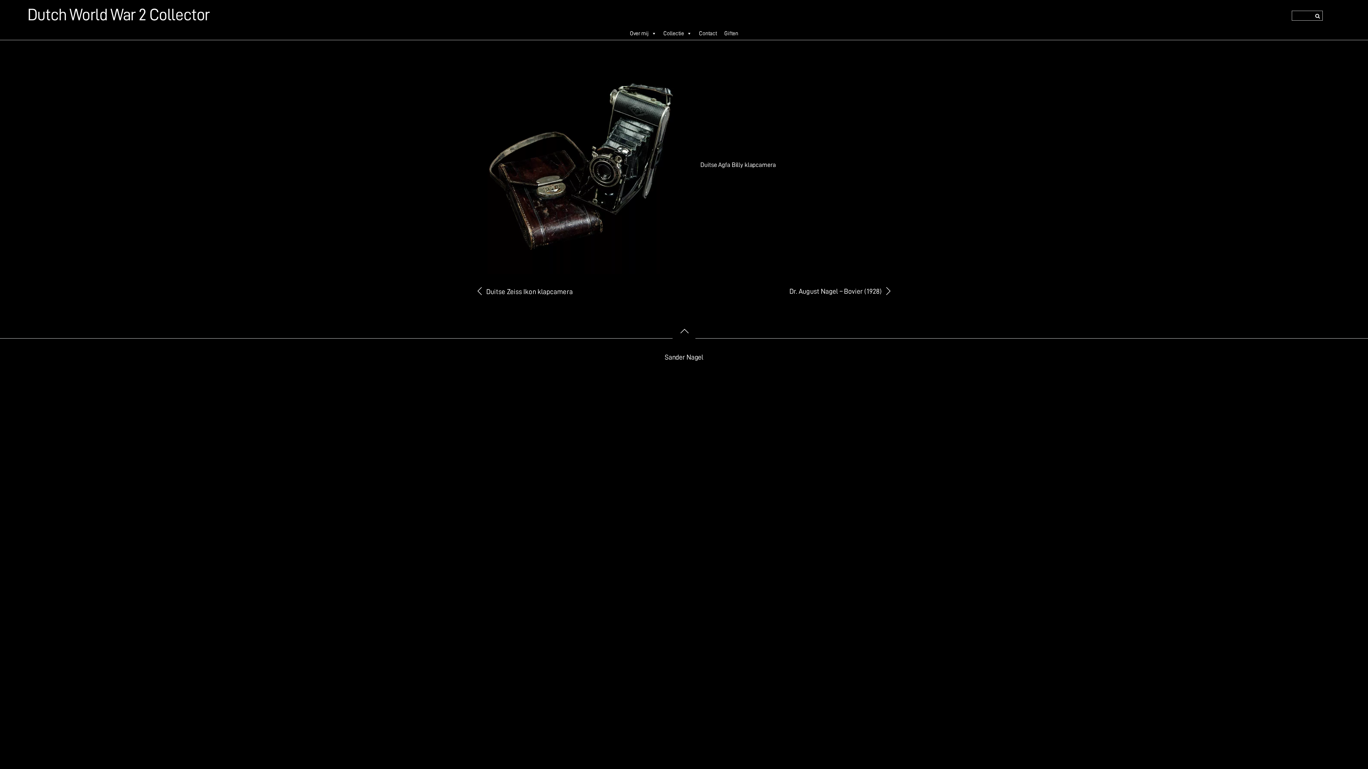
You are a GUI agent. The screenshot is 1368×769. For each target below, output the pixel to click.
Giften (731, 33)
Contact (708, 33)
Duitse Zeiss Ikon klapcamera (529, 291)
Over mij (639, 33)
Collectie (673, 33)
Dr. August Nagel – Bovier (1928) (835, 291)
